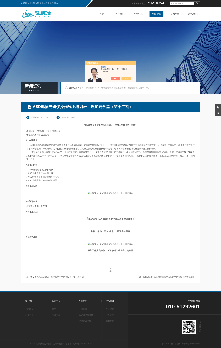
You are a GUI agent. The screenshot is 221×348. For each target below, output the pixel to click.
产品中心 (138, 14)
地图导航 (110, 321)
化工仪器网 (175, 344)
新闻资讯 (90, 88)
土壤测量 (83, 309)
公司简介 (29, 309)
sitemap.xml (195, 344)
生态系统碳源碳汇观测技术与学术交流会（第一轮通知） (60, 277)
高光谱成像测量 (86, 315)
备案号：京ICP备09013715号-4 (78, 344)
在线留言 (110, 309)
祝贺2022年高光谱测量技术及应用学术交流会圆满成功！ (169, 277)
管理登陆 (185, 344)
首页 (101, 14)
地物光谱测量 (85, 321)
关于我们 (120, 14)
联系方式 (110, 315)
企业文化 (29, 315)
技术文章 (174, 14)
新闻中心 (156, 14)
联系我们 (193, 14)
